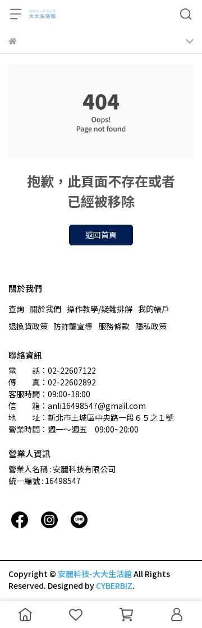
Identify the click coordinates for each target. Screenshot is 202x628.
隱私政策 (151, 326)
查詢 (16, 308)
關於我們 (45, 308)
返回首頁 (101, 234)
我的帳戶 (153, 308)
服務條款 (114, 326)
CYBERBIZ (114, 585)
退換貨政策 (28, 326)
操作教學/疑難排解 (99, 308)
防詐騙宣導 (73, 326)
